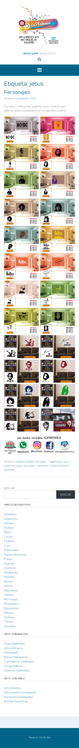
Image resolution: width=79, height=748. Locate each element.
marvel (7, 465)
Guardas (9, 563)
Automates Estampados (18, 696)
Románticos (11, 608)
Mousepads (11, 652)
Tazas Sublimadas (14, 643)
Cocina (8, 536)
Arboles (9, 523)
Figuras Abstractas (15, 554)
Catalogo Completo (24, 461)
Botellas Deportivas (16, 701)
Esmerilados (11, 550)
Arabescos (10, 518)
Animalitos (10, 514)
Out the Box (45, 737)
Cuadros (9, 541)
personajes (17, 465)
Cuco (7, 545)
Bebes (8, 532)
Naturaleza (10, 590)
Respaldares (11, 603)
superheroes (42, 465)
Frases (8, 558)
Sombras (9, 617)
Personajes (17, 92)
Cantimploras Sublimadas (19, 661)
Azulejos (9, 527)
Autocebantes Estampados (20, 692)
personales (29, 465)
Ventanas (10, 626)
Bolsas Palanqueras (16, 657)
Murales (9, 581)
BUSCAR (9, 488)
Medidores (11, 572)
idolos (59, 461)
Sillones (8, 612)
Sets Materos (12, 688)
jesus (66, 461)
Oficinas (9, 594)
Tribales (9, 621)
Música (8, 585)
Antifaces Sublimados (17, 670)
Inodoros (9, 567)
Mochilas (9, 576)
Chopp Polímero (13, 666)
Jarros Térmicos (13, 648)
